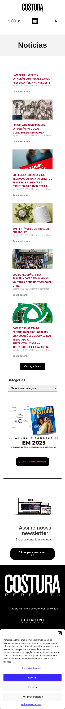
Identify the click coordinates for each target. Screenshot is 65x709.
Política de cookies (31, 704)
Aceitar (32, 677)
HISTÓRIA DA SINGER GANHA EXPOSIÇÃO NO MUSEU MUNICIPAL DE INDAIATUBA (29, 129)
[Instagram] (13, 21)
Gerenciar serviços (31, 668)
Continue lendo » (21, 91)
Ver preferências (32, 696)
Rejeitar (32, 687)
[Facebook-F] (8, 21)
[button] (60, 633)
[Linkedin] (19, 21)
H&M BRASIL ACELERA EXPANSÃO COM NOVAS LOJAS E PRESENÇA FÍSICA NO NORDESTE (31, 79)
